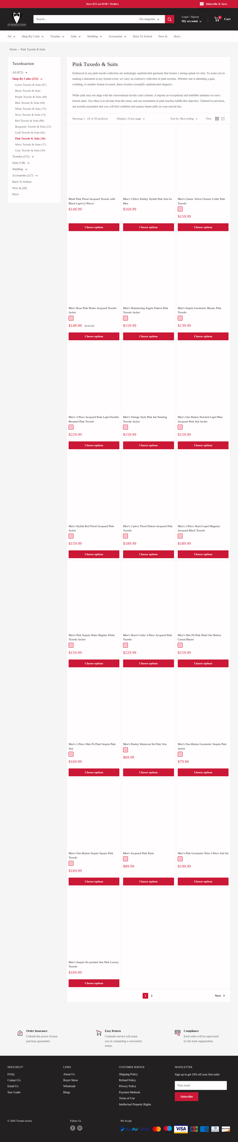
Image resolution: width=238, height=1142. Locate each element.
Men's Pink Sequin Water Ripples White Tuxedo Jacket (92, 637)
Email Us (12, 1086)
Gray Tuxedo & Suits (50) (30, 150)
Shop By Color (31, 36)
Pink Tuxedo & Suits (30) (30, 138)
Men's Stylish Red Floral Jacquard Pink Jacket (91, 528)
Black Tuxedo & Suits (28, 90)
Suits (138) (19, 162)
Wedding (92, 36)
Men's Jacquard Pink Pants (138, 853)
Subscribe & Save (216, 3)
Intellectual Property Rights (135, 1104)
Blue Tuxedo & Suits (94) (30, 102)
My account (190, 21)
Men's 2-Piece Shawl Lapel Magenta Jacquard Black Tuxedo (199, 528)
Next (218, 995)
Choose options (94, 227)
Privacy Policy (127, 1086)
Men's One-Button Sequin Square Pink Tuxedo (91, 855)
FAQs (11, 1074)
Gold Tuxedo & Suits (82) (30, 132)
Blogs (66, 1092)
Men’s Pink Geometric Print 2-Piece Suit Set (203, 853)
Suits (74, 36)
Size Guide (13, 1092)
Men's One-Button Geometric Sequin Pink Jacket (202, 746)
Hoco (177, 36)
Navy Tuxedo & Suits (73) (30, 114)
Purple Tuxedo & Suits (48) (31, 96)
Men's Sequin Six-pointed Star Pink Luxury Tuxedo (94, 964)
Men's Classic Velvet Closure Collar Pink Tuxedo (201, 201)
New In (162, 36)
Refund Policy (127, 1080)
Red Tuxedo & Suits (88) (29, 120)
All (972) (18, 72)
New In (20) (19, 188)
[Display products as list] (223, 118)
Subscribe (186, 1096)
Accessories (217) (23, 175)
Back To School (142, 36)
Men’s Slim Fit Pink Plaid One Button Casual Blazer (199, 637)
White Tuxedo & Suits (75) (30, 108)
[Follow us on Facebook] (72, 1128)
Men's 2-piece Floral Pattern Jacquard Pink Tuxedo (148, 528)
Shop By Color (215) (25, 78)
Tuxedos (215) (21, 156)
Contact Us (14, 1080)
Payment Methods (129, 1092)
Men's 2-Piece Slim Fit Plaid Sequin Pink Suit (92, 746)
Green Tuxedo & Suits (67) (30, 84)
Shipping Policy (128, 1074)
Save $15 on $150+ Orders (102, 3)
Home (13, 49)
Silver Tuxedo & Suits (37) (30, 144)
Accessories (115, 36)
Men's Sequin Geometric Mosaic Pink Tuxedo (199, 310)
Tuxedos (55, 36)
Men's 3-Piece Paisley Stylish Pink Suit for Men (147, 201)
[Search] (169, 19)
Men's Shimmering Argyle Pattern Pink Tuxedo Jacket (145, 310)
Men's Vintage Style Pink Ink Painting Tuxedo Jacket (145, 419)
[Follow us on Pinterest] (79, 1128)
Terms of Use (127, 1098)
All (9, 36)
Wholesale (69, 1086)
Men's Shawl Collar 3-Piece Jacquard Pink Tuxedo (147, 637)
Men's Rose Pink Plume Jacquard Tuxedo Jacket (93, 310)
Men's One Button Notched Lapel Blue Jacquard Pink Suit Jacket (200, 419)
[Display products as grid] (217, 118)
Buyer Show (70, 1080)
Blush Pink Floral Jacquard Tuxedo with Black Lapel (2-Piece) (92, 201)
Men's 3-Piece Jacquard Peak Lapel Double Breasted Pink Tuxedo (94, 419)
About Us (69, 1074)
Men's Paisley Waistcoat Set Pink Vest (145, 744)
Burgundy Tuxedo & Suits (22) (33, 126)
